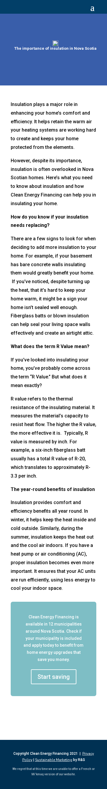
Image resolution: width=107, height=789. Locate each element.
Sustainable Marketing (53, 759)
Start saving (53, 676)
